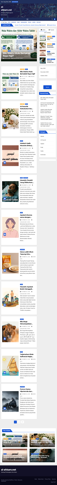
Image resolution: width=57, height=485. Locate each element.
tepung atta (13, 22)
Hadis (49, 51)
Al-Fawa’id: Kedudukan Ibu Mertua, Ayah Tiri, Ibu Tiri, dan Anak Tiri (18, 56)
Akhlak (21, 319)
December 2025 (45, 72)
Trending (48, 32)
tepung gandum (24, 22)
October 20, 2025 (25, 291)
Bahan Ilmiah (41, 479)
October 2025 (44, 75)
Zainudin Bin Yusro (21, 58)
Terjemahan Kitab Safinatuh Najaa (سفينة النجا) (26, 356)
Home (36, 479)
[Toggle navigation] (27, 19)
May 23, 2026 (24, 76)
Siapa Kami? (53, 482)
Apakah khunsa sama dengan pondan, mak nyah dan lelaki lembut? (47, 124)
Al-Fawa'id (49, 36)
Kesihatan (53, 59)
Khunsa (29, 22)
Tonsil (9, 22)
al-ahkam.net (8, 469)
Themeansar (3, 481)
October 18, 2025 (25, 394)
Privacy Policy (48, 479)
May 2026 (43, 68)
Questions (54, 479)
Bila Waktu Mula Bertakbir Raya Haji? (50, 40)
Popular (52, 29)
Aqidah (42, 143)
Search (47, 87)
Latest (43, 29)
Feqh (54, 36)
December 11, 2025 (26, 148)
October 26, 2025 (25, 256)
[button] (52, 19)
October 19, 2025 (25, 359)
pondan (33, 22)
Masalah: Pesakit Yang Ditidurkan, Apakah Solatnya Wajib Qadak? (46, 118)
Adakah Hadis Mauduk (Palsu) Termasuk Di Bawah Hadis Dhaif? (46, 111)
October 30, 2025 (25, 219)
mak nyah (39, 22)
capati (18, 22)
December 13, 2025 (9, 58)
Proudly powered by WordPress (7, 480)
